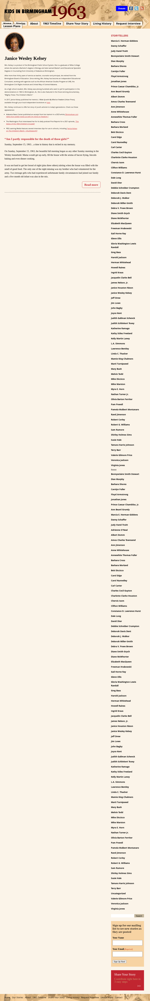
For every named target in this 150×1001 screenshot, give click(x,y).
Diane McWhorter (120, 218)
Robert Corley (118, 419)
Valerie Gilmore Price (121, 455)
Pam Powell (117, 404)
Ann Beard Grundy (120, 91)
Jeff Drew (115, 297)
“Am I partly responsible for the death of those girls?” (37, 139)
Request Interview (128, 23)
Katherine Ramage (120, 328)
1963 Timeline (52, 23)
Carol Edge (116, 137)
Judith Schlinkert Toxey (122, 323)
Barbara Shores (118, 66)
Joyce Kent (116, 313)
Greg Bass (116, 252)
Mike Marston (118, 384)
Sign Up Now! (119, 962)
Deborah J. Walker (120, 198)
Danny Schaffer (118, 45)
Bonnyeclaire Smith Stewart (125, 56)
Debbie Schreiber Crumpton (125, 187)
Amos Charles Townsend (123, 101)
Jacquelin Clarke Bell (121, 277)
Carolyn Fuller (118, 71)
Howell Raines (118, 267)
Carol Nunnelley (119, 142)
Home (7, 23)
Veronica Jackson (119, 460)
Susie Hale (116, 439)
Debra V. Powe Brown (122, 208)
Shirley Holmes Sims (121, 434)
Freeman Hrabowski (121, 228)
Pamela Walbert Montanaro (125, 409)
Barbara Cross (118, 122)
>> (139, 986)
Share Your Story (77, 23)
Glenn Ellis (116, 238)
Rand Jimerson (118, 414)
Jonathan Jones (118, 81)
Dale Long (116, 177)
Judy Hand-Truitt (119, 51)
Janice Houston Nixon (122, 287)
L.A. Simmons (118, 343)
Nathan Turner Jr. (120, 394)
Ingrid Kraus (117, 272)
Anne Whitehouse (120, 111)
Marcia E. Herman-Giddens (124, 40)
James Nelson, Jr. (119, 282)
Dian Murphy (117, 61)
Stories (20, 23)
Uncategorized (118, 893)
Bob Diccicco (117, 132)
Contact (118, 997)
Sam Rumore (117, 429)
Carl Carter (116, 147)
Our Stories (17, 997)
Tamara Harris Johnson (122, 444)
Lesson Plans (11, 26)
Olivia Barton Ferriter (121, 399)
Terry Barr (116, 450)
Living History (102, 23)
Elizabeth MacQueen (121, 223)
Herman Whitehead (121, 262)
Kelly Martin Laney (120, 338)
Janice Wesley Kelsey (121, 292)
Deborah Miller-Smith (122, 203)
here (48, 102)
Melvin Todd (117, 374)
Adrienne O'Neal (119, 530)
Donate (121, 8)
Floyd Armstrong (119, 76)
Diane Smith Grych (120, 213)
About (34, 23)
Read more (91, 184)
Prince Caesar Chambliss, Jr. (125, 86)
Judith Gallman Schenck (123, 318)
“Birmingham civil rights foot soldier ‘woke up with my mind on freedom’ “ (42, 115)
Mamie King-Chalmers (122, 358)
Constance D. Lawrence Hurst (126, 172)
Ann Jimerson (118, 106)
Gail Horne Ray (118, 233)
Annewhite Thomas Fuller (124, 116)
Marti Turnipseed (119, 363)
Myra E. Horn (117, 389)
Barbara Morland (119, 127)
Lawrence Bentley (120, 348)
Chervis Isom (117, 162)
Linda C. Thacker (119, 353)
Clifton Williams (119, 167)
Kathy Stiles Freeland (121, 333)
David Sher (116, 182)
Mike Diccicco (118, 379)
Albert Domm (118, 96)
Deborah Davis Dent (121, 192)
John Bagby (116, 308)
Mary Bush (116, 368)
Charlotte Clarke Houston (124, 157)
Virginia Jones (118, 465)
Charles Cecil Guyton (121, 152)
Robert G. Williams (120, 424)
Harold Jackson (118, 257)
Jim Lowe (115, 303)
